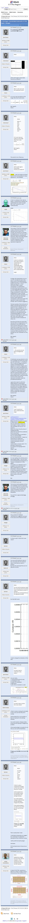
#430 (12, 403)
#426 (12, 198)
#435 (12, 558)
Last (8, 18)
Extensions (20, 12)
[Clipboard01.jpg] (19, 103)
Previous (15, 16)
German (6, 546)
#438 (12, 697)
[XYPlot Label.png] (19, 883)
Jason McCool (11, 508)
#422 (12, 50)
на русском (18, 921)
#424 (12, 113)
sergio (5, 209)
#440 (12, 851)
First (12, 16)
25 (3, 18)
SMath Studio (12, 12)
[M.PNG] (19, 194)
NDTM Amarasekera (6, 862)
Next (6, 18)
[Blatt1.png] (20, 750)
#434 (12, 536)
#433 (12, 512)
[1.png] (19, 76)
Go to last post (24, 25)
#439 (12, 762)
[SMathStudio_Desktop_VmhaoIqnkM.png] (19, 222)
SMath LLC (5, 921)
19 (20, 16)
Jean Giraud (5, 37)
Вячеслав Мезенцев (5, 238)
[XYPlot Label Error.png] (19, 897)
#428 (12, 254)
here (25, 495)
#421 (12, 27)
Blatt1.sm (14, 751)
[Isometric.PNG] (19, 693)
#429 (12, 344)
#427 (12, 226)
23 (27, 16)
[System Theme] (17, 919)
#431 (12, 455)
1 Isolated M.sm (15, 29)
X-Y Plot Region (6, 14)
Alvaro (5, 93)
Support (24, 921)
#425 (12, 161)
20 (22, 16)
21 (23, 16)
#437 (12, 664)
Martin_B (6, 568)
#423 (12, 83)
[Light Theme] (12, 919)
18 (18, 16)
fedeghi (5, 465)
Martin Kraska (6, 707)
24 (1, 18)
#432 (12, 482)
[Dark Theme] (14, 919)
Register (6, 7)
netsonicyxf (5, 60)
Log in (2, 7)
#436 (12, 581)
